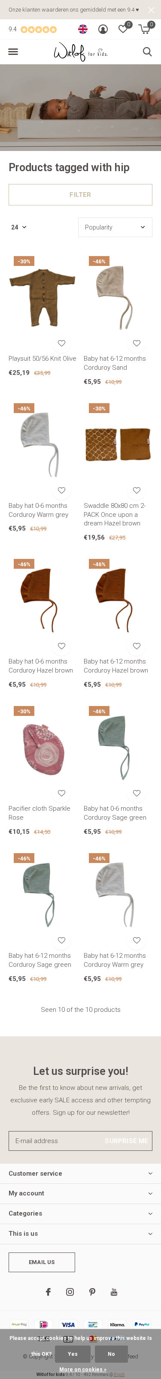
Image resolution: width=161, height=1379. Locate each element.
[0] (144, 29)
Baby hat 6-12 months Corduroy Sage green (40, 960)
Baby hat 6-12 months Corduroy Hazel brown (116, 666)
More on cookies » (82, 1370)
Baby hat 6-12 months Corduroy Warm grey (115, 960)
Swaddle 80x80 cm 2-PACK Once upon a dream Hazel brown (115, 515)
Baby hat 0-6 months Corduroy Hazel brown (41, 666)
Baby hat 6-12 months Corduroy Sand (115, 363)
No (111, 1354)
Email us (42, 1262)
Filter (80, 195)
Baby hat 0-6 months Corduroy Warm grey (38, 510)
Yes (73, 1354)
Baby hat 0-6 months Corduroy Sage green (115, 813)
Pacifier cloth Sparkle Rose (39, 813)
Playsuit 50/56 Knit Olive (42, 358)
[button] (13, 51)
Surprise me (126, 1141)
